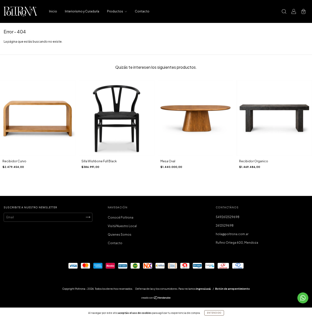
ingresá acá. (203, 288)
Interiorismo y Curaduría (82, 11)
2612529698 (225, 225)
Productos (115, 11)
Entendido (214, 313)
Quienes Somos (119, 234)
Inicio (53, 11)
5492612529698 (227, 217)
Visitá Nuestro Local (122, 226)
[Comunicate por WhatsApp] (302, 297)
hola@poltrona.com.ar (232, 234)
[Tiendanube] (156, 298)
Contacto (142, 11)
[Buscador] (284, 12)
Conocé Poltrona (120, 217)
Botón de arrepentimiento (232, 288)
